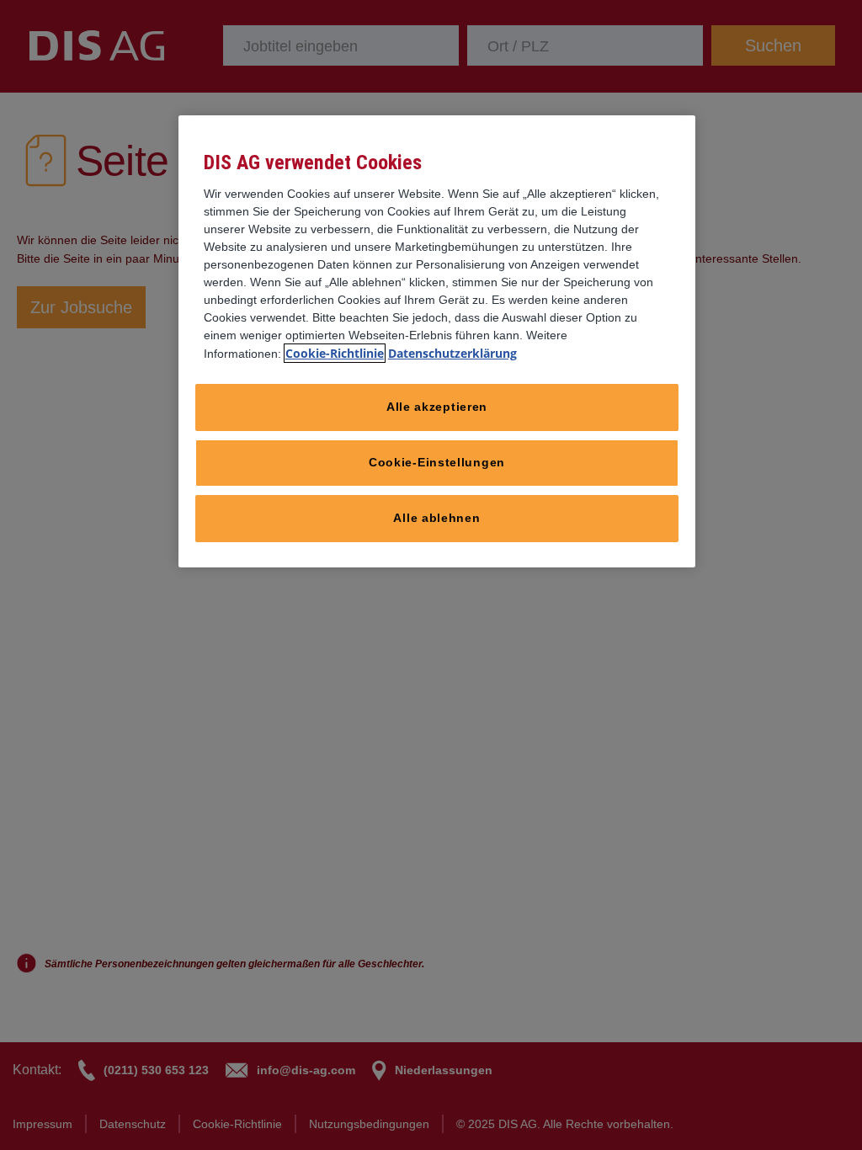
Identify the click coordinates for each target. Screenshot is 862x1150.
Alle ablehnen (436, 517)
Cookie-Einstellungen (437, 462)
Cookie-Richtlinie (334, 353)
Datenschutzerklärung (452, 353)
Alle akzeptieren (436, 406)
